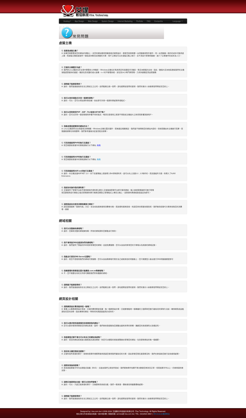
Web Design (93, 21)
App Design (79, 21)
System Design (108, 21)
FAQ (148, 21)
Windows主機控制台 (161, 413)
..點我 (98, 159)
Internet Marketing (125, 21)
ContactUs (158, 21)
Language (177, 21)
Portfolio (139, 21)
